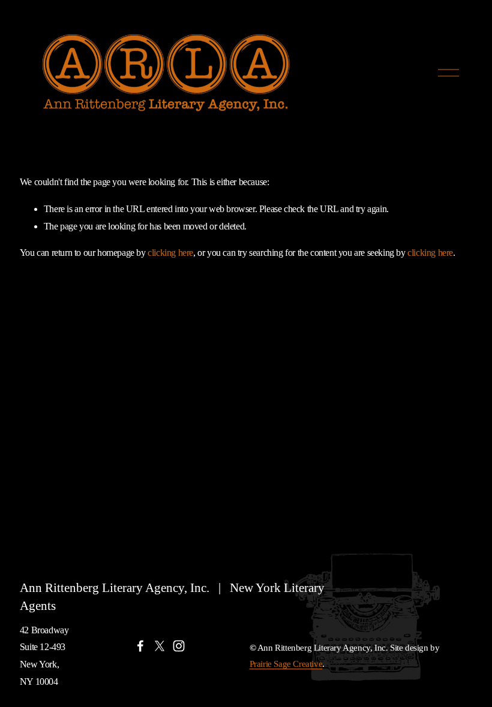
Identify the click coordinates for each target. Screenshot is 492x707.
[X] (160, 646)
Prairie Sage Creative (286, 664)
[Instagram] (179, 646)
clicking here (170, 252)
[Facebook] (140, 646)
